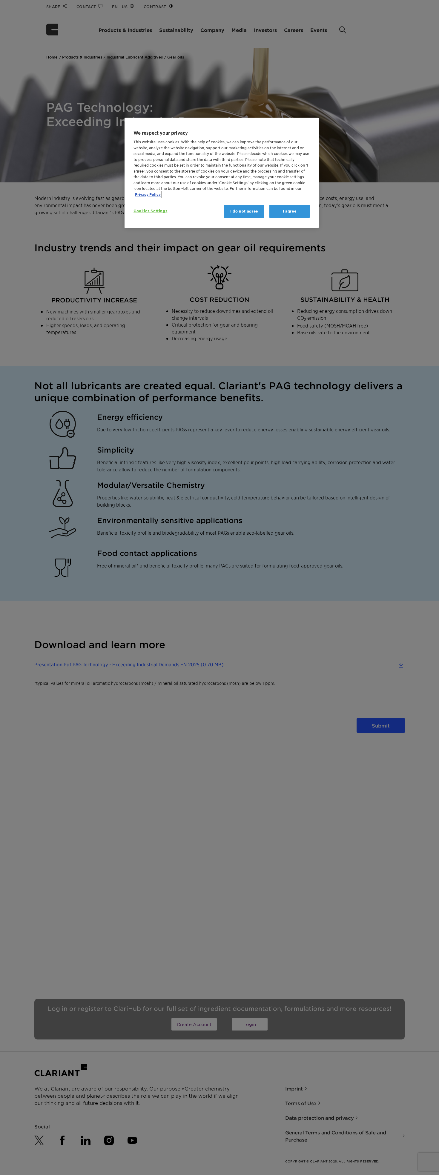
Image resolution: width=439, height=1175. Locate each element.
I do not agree (244, 211)
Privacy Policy (148, 194)
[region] (222, 173)
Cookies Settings (150, 210)
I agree (290, 211)
